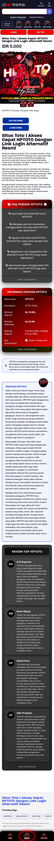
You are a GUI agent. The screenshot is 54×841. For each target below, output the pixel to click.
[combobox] (24, 11)
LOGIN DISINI (16, 128)
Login (10, 838)
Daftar (27, 838)
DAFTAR (40, 32)
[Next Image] (52, 77)
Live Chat (44, 838)
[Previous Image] (2, 77)
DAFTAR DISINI (16, 120)
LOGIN (13, 32)
